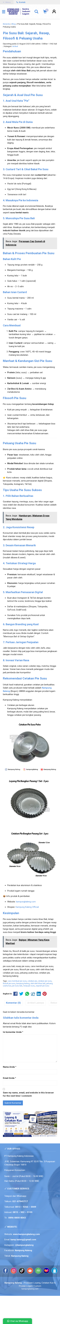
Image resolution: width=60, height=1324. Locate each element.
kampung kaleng (23, 983)
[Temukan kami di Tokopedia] (38, 1273)
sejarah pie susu (42, 986)
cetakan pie (32, 981)
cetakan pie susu (45, 981)
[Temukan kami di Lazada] (46, 1273)
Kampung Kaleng (19, 1256)
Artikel (15, 46)
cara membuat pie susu (17, 981)
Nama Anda (9, 1067)
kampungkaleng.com (26, 901)
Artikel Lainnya (35, 1002)
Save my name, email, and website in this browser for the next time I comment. (28, 1094)
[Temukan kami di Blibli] (54, 1273)
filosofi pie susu (9, 983)
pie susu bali (17, 986)
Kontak (21, 2)
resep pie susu (29, 986)
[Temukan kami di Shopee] (30, 1273)
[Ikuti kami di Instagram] (14, 1273)
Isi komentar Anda (12, 1032)
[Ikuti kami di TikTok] (22, 1273)
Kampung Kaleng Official (27, 907)
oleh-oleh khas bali (37, 983)
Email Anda (8, 1078)
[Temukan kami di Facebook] (5, 1273)
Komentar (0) (13, 1002)
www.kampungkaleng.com (26, 1234)
